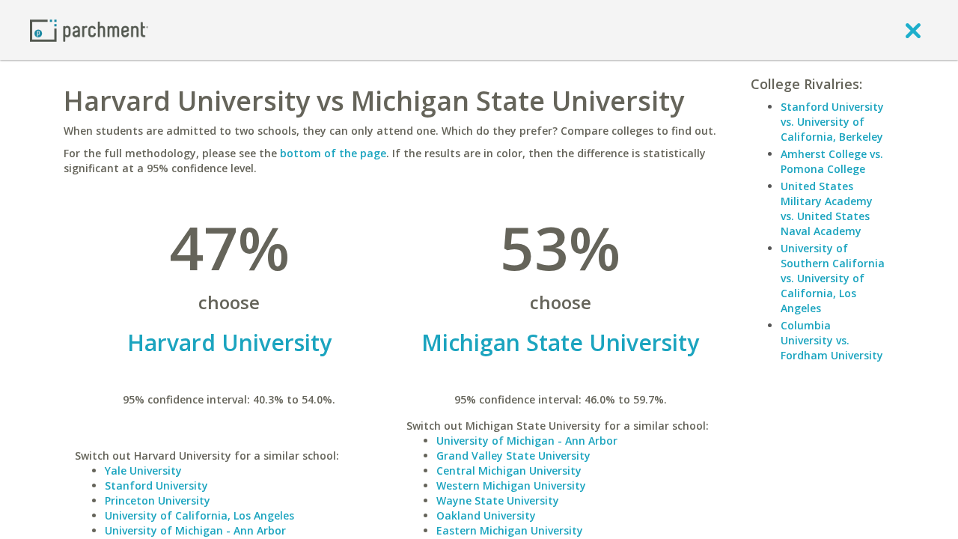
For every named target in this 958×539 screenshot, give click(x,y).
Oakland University (486, 515)
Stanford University (156, 485)
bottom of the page (333, 153)
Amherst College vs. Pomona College (832, 161)
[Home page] (89, 29)
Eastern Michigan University (509, 530)
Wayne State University (497, 500)
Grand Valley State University (513, 455)
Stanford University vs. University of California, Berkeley (832, 122)
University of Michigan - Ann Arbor (195, 530)
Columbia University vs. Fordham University (832, 340)
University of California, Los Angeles (199, 515)
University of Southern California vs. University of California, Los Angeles (833, 278)
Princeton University (157, 500)
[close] (913, 30)
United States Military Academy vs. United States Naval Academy (827, 208)
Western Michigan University (511, 485)
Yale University (143, 470)
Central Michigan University (509, 470)
